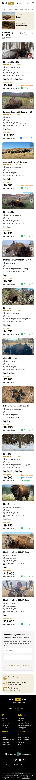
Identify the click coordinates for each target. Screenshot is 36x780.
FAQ (19, 744)
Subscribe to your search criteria (18, 665)
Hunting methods (23, 723)
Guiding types (22, 728)
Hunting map (6, 735)
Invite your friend (23, 740)
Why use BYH (6, 728)
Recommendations (24, 737)
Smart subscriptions (24, 735)
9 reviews (18, 164)
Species (20, 720)
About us (4, 718)
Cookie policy (6, 744)
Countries (21, 718)
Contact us (5, 725)
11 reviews (18, 64)
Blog (3, 720)
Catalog (4, 737)
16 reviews (18, 310)
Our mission (5, 723)
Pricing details (6, 38)
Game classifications (24, 725)
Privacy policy (6, 742)
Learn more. (26, 778)
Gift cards (21, 742)
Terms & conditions (8, 740)
